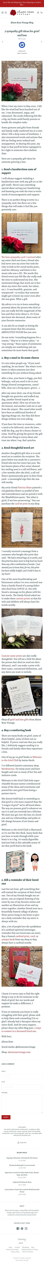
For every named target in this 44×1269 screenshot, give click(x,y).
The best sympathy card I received (19, 257)
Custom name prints (12, 655)
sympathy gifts (37, 1133)
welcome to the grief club (22, 1135)
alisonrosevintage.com (19, 1052)
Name (3, 1071)
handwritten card (7, 1133)
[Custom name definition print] (22, 695)
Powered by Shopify (22, 1260)
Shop (10, 1247)
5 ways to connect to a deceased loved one (21, 1029)
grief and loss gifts (34, 1131)
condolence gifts (34, 1129)
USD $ (21, 1243)
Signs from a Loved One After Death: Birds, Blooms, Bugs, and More (22, 1173)
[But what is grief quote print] (22, 527)
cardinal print (24, 1129)
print (25, 503)
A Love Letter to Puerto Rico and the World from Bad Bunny (22, 1190)
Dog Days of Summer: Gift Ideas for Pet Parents (22, 1158)
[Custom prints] (22, 628)
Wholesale (25, 1247)
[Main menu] (3, 13)
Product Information (12, 1249)
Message (4, 1092)
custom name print (10, 1131)
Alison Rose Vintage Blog (22, 22)
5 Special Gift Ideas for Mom (22, 1182)
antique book (8, 939)
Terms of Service (27, 1252)
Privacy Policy (15, 1252)
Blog (32, 1247)
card (17, 503)
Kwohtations (8, 768)
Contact (17, 1247)
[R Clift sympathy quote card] (22, 233)
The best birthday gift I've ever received (22, 1165)
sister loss (28, 1133)
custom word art (22, 1131)
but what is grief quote (11, 1129)
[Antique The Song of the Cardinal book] (22, 966)
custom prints (23, 598)
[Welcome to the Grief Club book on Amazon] (22, 862)
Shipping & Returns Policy (29, 1249)
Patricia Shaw (25, 487)
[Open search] (6, 13)
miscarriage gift (19, 1133)
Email (3, 1082)
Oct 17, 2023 (22, 38)
